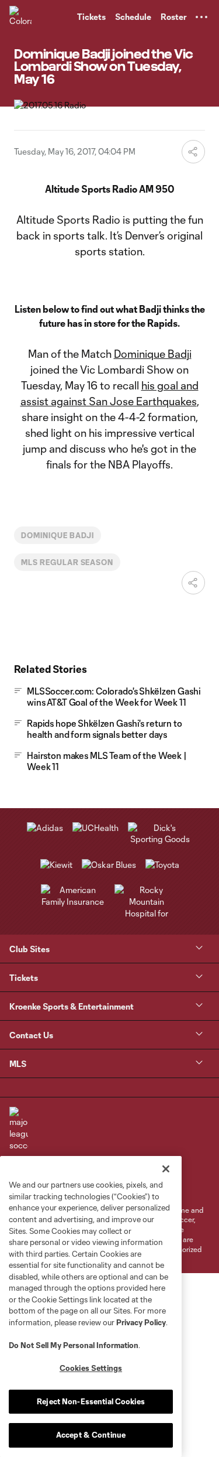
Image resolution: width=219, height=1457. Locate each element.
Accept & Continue (91, 1434)
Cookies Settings (91, 1368)
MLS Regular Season (67, 562)
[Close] (166, 1169)
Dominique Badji (153, 353)
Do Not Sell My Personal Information (73, 1345)
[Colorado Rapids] (20, 17)
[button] (201, 17)
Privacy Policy (141, 1322)
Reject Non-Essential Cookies (91, 1401)
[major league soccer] (18, 1129)
